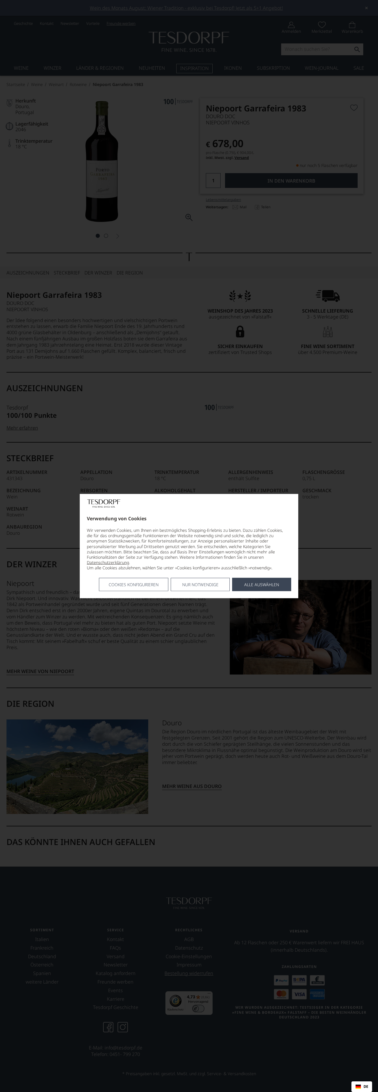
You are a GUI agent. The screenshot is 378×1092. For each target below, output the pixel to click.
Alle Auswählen (261, 584)
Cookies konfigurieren (134, 584)
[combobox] (361, 1086)
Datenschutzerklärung (108, 562)
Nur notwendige (200, 584)
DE (366, 1087)
